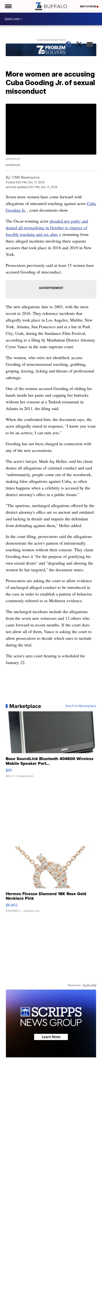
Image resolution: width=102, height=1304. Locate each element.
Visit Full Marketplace (80, 706)
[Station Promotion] (51, 50)
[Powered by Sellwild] (89, 985)
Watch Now (88, 6)
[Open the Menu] (8, 6)
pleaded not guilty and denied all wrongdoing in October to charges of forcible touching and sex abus (47, 227)
